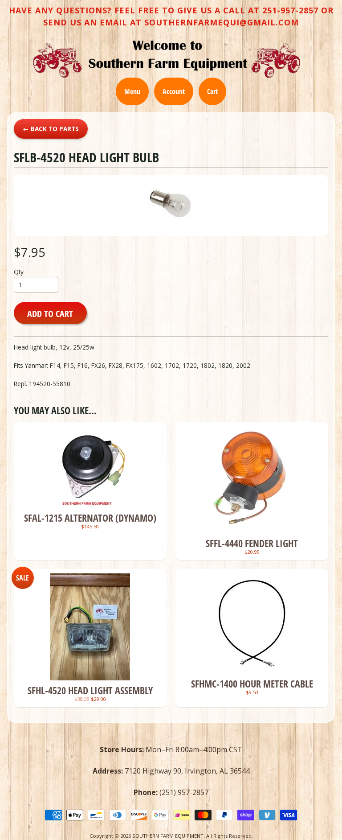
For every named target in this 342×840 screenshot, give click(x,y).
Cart (212, 91)
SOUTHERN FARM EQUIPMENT (168, 835)
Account (174, 91)
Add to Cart (50, 313)
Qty (19, 272)
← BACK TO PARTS (51, 128)
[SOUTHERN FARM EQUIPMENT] (166, 59)
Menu (132, 91)
